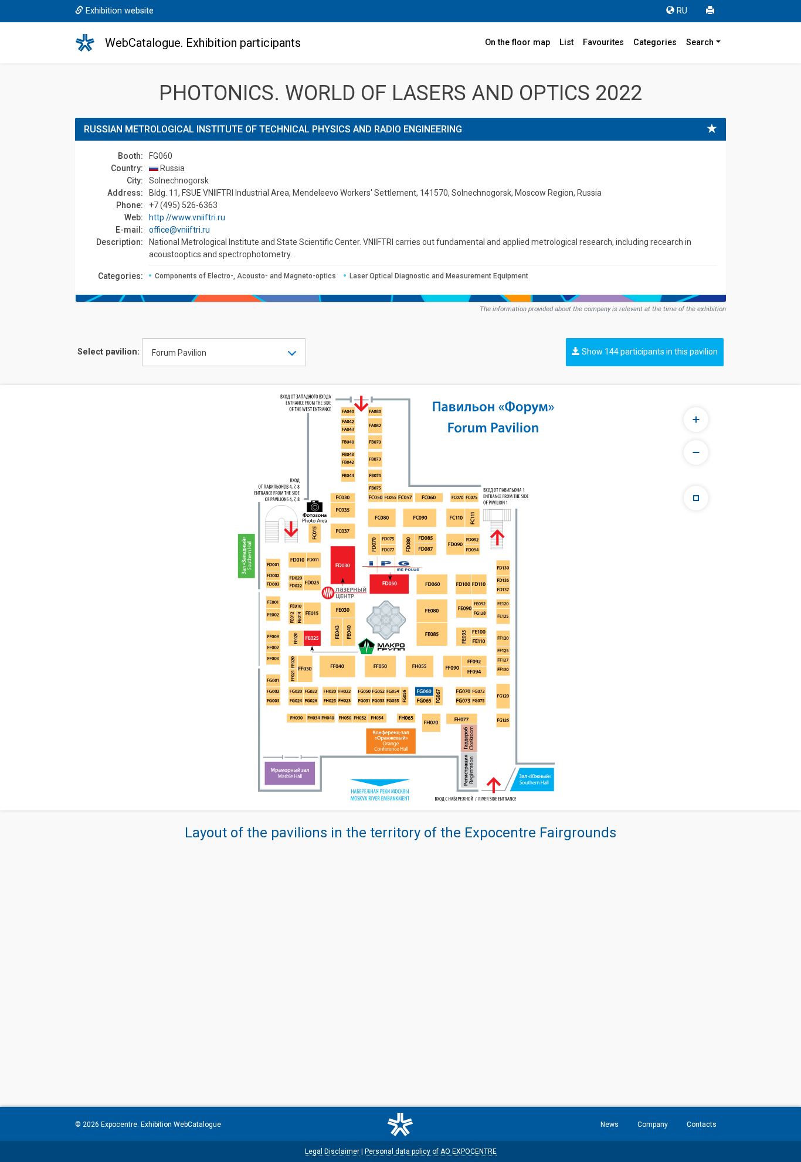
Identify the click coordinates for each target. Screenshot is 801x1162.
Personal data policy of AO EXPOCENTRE (431, 1151)
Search (700, 42)
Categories (655, 42)
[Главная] (90, 43)
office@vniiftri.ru (179, 229)
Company (652, 1124)
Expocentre (119, 1124)
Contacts (702, 1124)
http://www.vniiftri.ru (187, 217)
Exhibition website (120, 11)
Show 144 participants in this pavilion (649, 351)
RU (682, 11)
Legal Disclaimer (332, 1151)
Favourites (603, 42)
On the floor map (517, 42)
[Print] (711, 11)
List (566, 42)
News (609, 1124)
